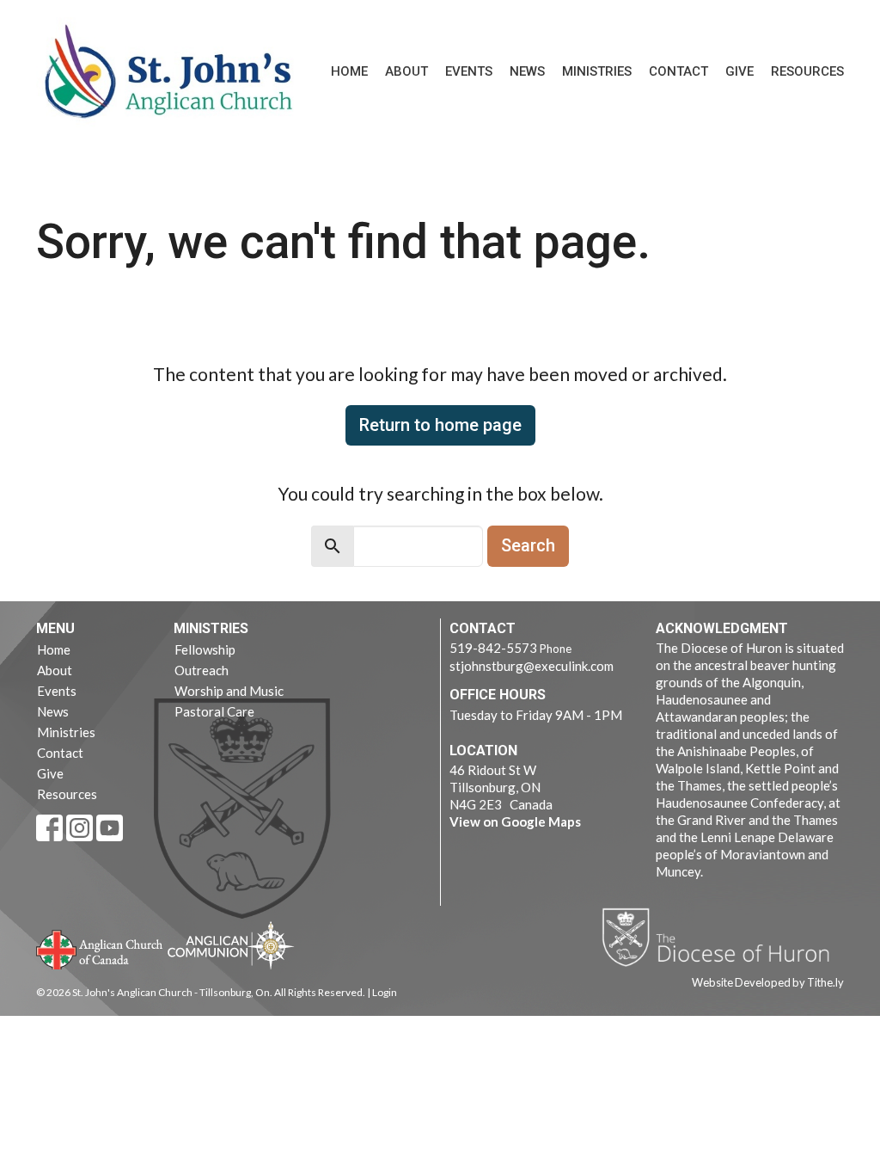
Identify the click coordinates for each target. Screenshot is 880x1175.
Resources (807, 71)
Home (349, 71)
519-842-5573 (493, 647)
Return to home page (440, 425)
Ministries (597, 71)
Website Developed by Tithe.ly (768, 982)
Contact (678, 71)
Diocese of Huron (722, 936)
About (406, 71)
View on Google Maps (515, 821)
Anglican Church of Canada (100, 947)
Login (384, 992)
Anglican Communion (231, 944)
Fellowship (204, 649)
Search (528, 545)
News (527, 71)
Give (739, 71)
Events (468, 71)
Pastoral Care (214, 711)
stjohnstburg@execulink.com (531, 666)
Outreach (201, 670)
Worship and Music (229, 690)
